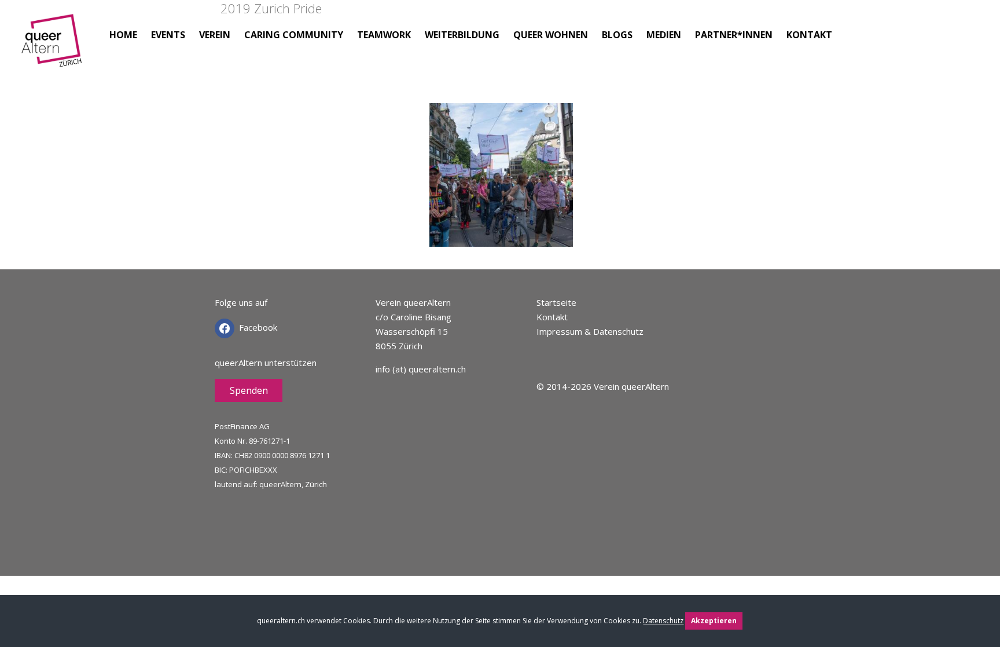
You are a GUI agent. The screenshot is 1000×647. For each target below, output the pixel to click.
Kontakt (552, 317)
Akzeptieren (714, 621)
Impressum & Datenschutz (590, 331)
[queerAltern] (53, 50)
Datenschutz (663, 621)
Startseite (556, 302)
